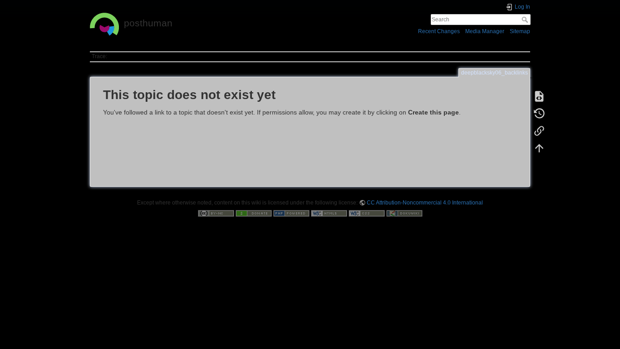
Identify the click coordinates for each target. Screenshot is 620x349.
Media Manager (484, 31)
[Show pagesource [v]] (539, 96)
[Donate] (254, 213)
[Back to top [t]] (539, 148)
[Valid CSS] (367, 213)
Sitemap (520, 31)
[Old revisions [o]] (539, 113)
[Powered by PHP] (291, 213)
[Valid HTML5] (329, 213)
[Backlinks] (539, 131)
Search (526, 19)
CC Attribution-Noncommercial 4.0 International (425, 202)
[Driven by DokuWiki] (404, 213)
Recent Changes (439, 31)
